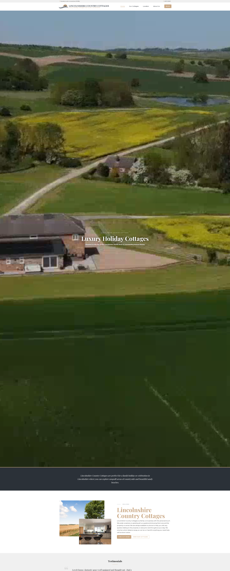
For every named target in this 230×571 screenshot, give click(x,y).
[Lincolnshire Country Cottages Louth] (84, 6)
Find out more (124, 537)
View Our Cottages (140, 537)
